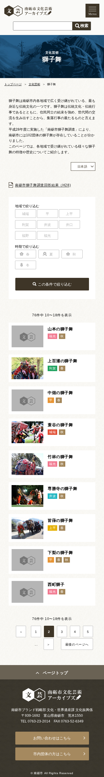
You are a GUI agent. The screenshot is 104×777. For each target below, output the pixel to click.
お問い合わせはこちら (52, 738)
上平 (69, 214)
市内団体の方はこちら (52, 754)
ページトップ (55, 673)
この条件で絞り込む (55, 284)
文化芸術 (34, 84)
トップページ (13, 84)
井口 (69, 225)
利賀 (25, 225)
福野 (25, 236)
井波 (47, 225)
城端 (25, 214)
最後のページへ (77, 644)
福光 (47, 236)
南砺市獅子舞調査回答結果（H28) (43, 185)
